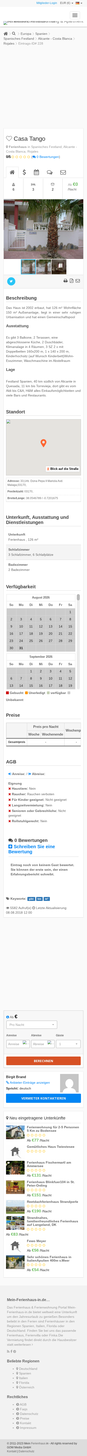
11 (31, 626)
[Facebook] (11, 1351)
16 (11, 633)
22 (70, 633)
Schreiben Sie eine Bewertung (31, 849)
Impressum (27, 1428)
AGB (22, 1404)
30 (11, 648)
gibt (31, 898)
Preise (24, 1418)
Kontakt (25, 1423)
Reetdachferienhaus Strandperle (52, 1202)
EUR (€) (65, 3)
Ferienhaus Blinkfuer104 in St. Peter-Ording (51, 1183)
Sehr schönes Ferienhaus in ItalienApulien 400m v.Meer (49, 1258)
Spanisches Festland (18, 38)
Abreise (36, 1035)
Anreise (11, 1035)
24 (21, 641)
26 (41, 641)
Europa (26, 34)
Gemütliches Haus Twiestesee (50, 1146)
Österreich (26, 1387)
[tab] (12, 172)
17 (21, 633)
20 (50, 633)
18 (31, 633)
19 (41, 633)
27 (50, 641)
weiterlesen (23, 1344)
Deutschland (27, 1369)
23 (11, 641)
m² (46, 898)
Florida (23, 1382)
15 (70, 626)
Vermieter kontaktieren (43, 1098)
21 (60, 633)
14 (60, 626)
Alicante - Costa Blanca (55, 38)
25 (31, 641)
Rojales (8, 43)
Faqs (23, 1409)
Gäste (60, 1035)
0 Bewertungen (47, 157)
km (39, 898)
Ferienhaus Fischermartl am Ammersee (49, 1164)
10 (21, 626)
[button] (79, 203)
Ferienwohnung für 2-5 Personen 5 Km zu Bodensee (53, 1128)
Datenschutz (28, 1414)
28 (60, 641)
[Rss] (8, 1351)
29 (70, 641)
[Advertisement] (43, 87)
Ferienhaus (38, 1443)
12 (41, 626)
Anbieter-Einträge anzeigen (29, 1082)
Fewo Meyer (36, 1241)
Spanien (41, 34)
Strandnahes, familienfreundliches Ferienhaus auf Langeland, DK (52, 1221)
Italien (23, 1378)
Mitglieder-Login (46, 3)
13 (50, 626)
